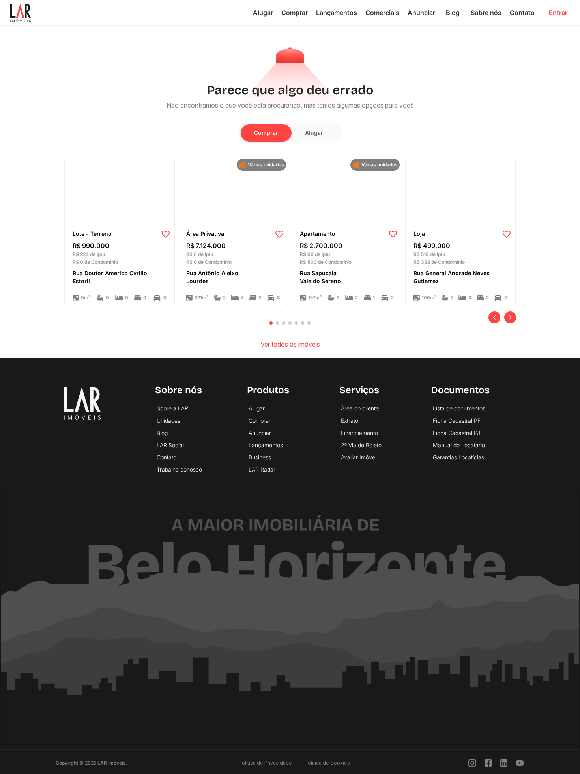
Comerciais (382, 13)
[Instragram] (472, 763)
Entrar (558, 13)
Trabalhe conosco (179, 469)
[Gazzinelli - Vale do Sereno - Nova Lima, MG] (347, 191)
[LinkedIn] (504, 763)
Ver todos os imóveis (290, 344)
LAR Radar (262, 469)
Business (260, 457)
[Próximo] (510, 317)
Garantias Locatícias (458, 457)
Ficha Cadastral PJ (456, 432)
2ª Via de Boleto (361, 445)
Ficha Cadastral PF (457, 420)
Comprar (294, 13)
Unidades (168, 420)
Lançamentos (336, 13)
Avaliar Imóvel (358, 457)
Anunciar (421, 13)
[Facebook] (488, 763)
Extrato (349, 420)
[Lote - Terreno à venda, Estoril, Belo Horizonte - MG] (119, 191)
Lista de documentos (459, 408)
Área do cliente (360, 408)
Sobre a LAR (172, 408)
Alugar (263, 13)
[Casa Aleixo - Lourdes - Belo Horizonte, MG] (233, 191)
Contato (522, 13)
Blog (453, 13)
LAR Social (170, 445)
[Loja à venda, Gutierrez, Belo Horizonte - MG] (460, 191)
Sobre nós (486, 13)
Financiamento (359, 432)
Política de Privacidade (265, 763)
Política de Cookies (327, 763)
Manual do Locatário (459, 445)
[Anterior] (494, 317)
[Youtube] (519, 763)
